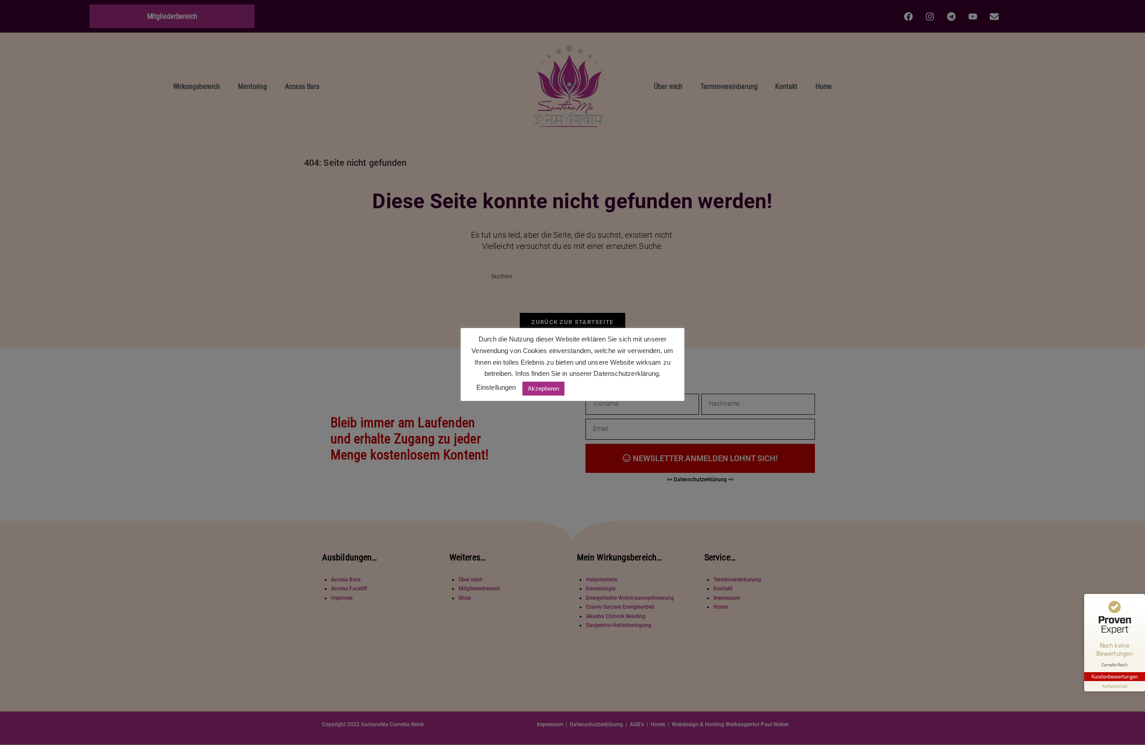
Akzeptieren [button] (543, 388)
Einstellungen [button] (496, 387)
